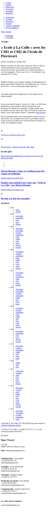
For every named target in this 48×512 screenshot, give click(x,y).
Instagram (9, 13)
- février (18, 212)
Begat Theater (6, 32)
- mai (17, 222)
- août (17, 237)
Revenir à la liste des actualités (15, 198)
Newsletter (10, 9)
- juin (17, 220)
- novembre (19, 216)
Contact (8, 3)
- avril (17, 243)
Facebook (9, 11)
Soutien (8, 5)
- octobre (18, 233)
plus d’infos (40, 113)
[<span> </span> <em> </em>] (2, 131)
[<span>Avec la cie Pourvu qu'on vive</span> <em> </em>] (13, 135)
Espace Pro (10, 7)
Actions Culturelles (13, 26)
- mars (17, 210)
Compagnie (10, 17)
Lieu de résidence (12, 28)
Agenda (8, 24)
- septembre (19, 218)
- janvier (18, 247)
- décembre (19, 229)
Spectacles (9, 21)
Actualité (9, 19)
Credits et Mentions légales (11, 425)
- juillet (17, 239)
